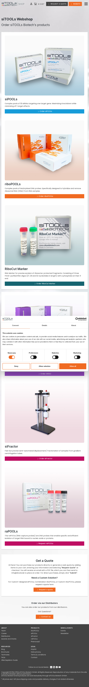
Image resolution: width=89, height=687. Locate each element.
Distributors (5, 636)
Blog (3, 649)
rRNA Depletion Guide (9, 660)
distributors (62, 607)
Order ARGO (45, 373)
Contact (34, 657)
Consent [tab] (15, 325)
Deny (16, 366)
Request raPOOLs (45, 543)
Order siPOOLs (46, 111)
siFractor (34, 636)
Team (3, 631)
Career (4, 633)
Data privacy (36, 652)
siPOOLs (34, 633)
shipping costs (26, 679)
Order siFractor (45, 458)
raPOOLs (34, 639)
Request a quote (58, 4)
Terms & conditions (38, 655)
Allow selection (44, 366)
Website (76, 4)
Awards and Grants (8, 639)
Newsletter (65, 633)
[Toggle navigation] (86, 4)
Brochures (5, 652)
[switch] (33, 357)
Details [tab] (44, 325)
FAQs (3, 657)
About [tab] (73, 325)
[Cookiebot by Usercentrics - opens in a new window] (77, 319)
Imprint (33, 649)
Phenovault (35, 642)
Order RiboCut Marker (45, 283)
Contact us (46, 616)
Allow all (73, 366)
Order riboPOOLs (46, 196)
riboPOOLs (35, 631)
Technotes (5, 655)
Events (63, 631)
